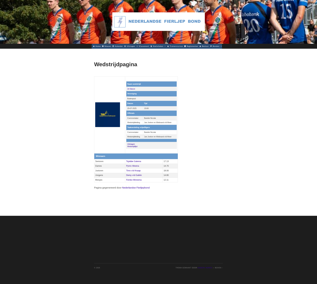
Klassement (144, 46)
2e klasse (131, 89)
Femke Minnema (134, 180)
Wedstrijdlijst (132, 146)
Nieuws (108, 46)
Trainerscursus (176, 46)
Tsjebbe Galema (133, 161)
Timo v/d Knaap (133, 170)
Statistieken (158, 46)
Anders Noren (205, 268)
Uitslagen (131, 46)
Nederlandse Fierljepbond (136, 187)
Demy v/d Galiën (134, 175)
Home (98, 46)
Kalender (119, 46)
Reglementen (192, 46)
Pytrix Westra (132, 166)
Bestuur (205, 46)
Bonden (216, 46)
